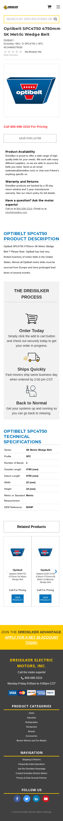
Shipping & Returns (31, 759)
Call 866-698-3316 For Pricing (25, 126)
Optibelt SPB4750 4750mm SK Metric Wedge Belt (18, 577)
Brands (31, 731)
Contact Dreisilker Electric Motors (31, 773)
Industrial (31, 718)
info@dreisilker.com (16, 212)
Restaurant (31, 727)
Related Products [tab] (31, 527)
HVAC (31, 713)
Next (55, 571)
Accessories (31, 736)
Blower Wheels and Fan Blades (32, 740)
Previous (7, 571)
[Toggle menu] (58, 7)
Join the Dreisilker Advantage (32, 769)
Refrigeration (31, 722)
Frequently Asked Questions (31, 764)
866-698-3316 (24, 208)
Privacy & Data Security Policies (31, 778)
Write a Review (11, 55)
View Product (17, 598)
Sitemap (47, 812)
